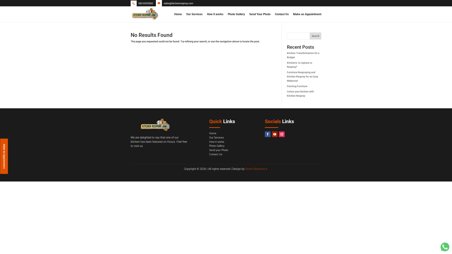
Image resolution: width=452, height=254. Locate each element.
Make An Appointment (4, 156)
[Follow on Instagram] (282, 134)
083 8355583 (145, 3)
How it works (215, 14)
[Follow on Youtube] (275, 134)
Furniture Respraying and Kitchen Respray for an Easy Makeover (302, 76)
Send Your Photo (259, 14)
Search (315, 36)
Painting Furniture (297, 86)
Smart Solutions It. (256, 169)
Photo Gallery (236, 14)
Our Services (194, 14)
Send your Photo (218, 150)
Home (178, 14)
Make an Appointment (307, 14)
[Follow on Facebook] (267, 134)
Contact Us (282, 14)
